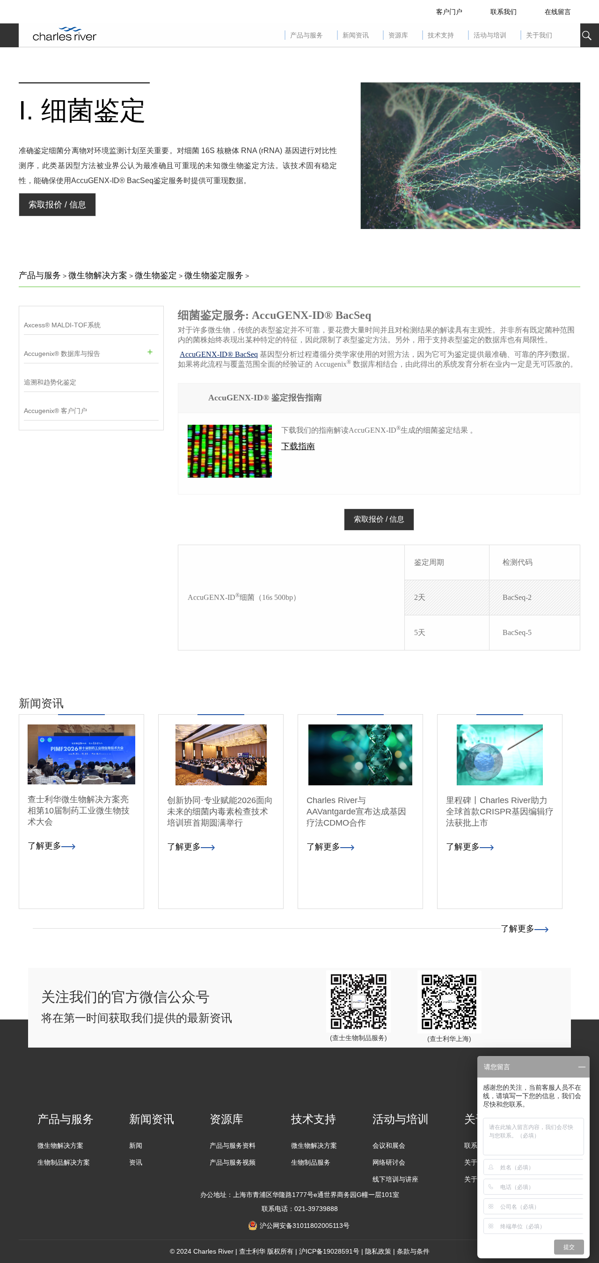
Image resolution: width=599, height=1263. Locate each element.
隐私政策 (378, 1251)
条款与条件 (413, 1251)
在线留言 (558, 11)
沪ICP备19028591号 (329, 1251)
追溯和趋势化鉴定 (50, 382)
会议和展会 (389, 1145)
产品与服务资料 (233, 1145)
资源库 (226, 1119)
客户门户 (449, 11)
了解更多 (517, 928)
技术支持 (313, 1119)
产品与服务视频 (233, 1162)
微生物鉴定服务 (213, 275)
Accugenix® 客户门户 (55, 410)
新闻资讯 (151, 1119)
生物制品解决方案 (63, 1162)
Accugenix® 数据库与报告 (62, 353)
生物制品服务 (310, 1162)
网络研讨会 (389, 1162)
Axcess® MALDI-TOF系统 (62, 325)
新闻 (135, 1145)
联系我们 (503, 11)
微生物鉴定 (156, 275)
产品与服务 (40, 275)
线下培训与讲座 (395, 1179)
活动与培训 (401, 1119)
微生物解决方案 (97, 275)
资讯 (135, 1162)
